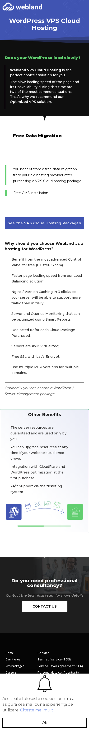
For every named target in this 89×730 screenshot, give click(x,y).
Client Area (13, 659)
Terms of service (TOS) (54, 659)
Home (10, 653)
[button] (83, 6)
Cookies (43, 653)
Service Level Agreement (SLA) (60, 666)
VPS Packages (15, 666)
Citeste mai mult (36, 710)
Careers (11, 672)
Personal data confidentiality (58, 672)
